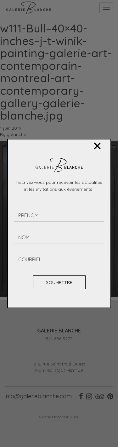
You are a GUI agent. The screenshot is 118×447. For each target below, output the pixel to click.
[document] (59, 223)
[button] (97, 146)
